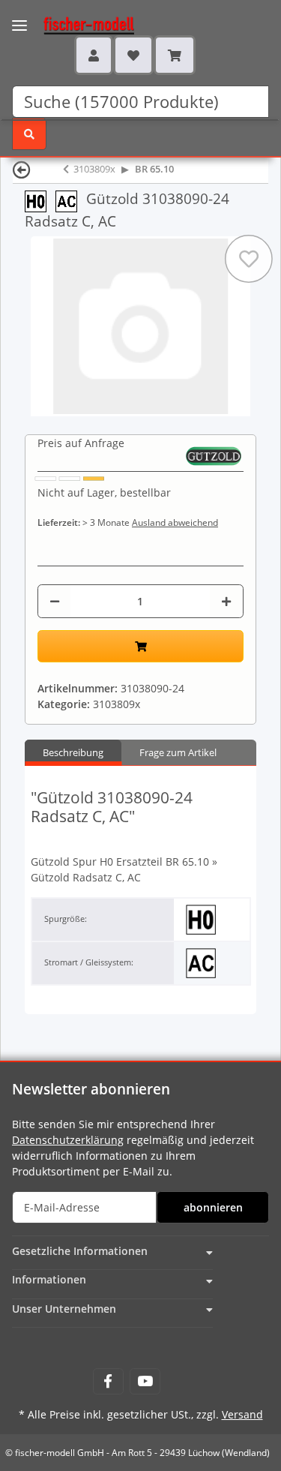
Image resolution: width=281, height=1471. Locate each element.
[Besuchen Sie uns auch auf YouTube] (145, 1381)
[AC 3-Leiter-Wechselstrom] (70, 200)
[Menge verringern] (54, 601)
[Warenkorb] (175, 54)
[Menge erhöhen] (226, 601)
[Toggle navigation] (19, 16)
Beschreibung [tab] (73, 752)
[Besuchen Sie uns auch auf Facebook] (108, 1381)
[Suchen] (29, 134)
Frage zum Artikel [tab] (178, 752)
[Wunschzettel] (133, 54)
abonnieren (213, 1207)
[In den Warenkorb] (140, 646)
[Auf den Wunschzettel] (249, 259)
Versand (242, 1414)
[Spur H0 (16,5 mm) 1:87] (40, 200)
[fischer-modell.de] (74, 24)
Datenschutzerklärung (68, 1140)
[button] (93, 54)
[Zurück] (22, 169)
